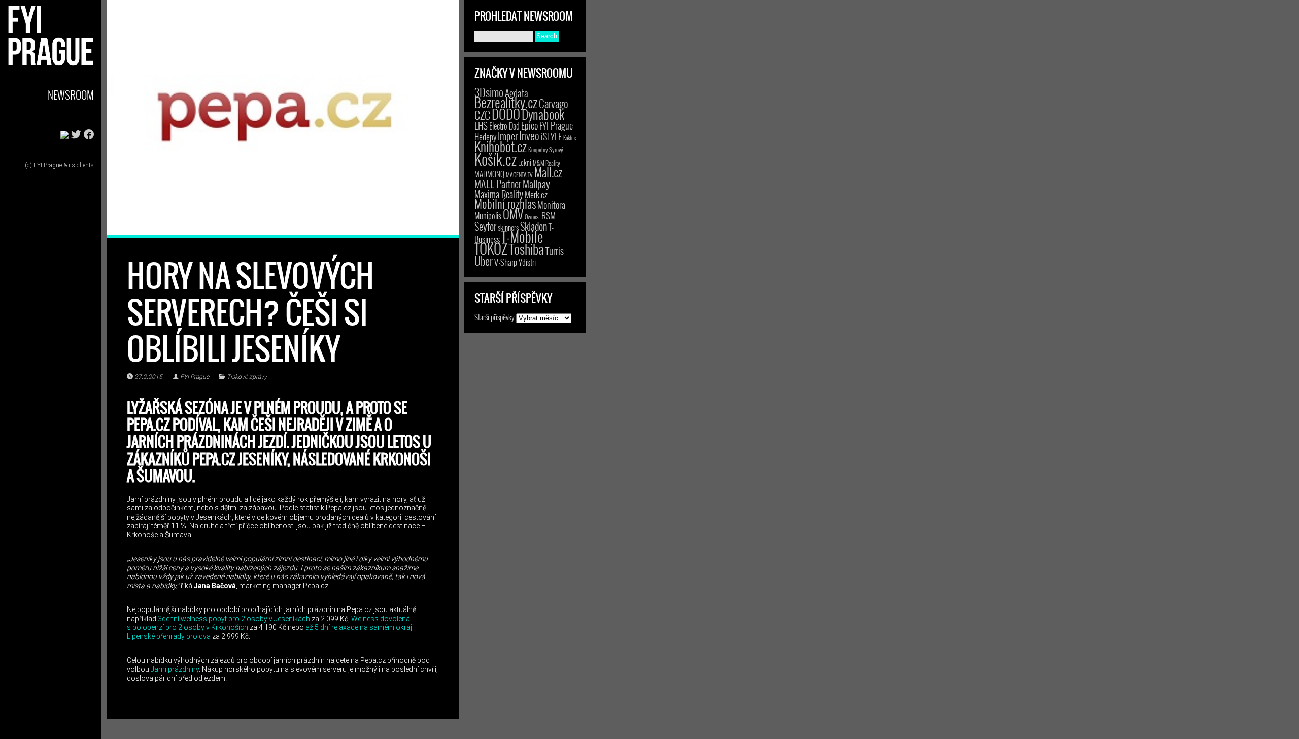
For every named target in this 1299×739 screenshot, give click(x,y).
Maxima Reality (498, 194)
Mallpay (536, 183)
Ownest (532, 216)
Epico (529, 125)
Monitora (551, 204)
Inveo (529, 135)
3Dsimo (488, 92)
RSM (548, 215)
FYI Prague (194, 376)
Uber (483, 260)
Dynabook (543, 114)
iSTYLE (551, 136)
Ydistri (527, 262)
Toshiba (526, 249)
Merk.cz (536, 194)
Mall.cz (548, 172)
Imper (508, 135)
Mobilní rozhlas (505, 203)
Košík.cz (495, 159)
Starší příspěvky (494, 317)
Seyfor (485, 226)
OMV (513, 214)
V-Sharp (505, 261)
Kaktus (569, 138)
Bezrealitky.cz (505, 102)
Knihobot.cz (500, 146)
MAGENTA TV (519, 174)
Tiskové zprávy (247, 376)
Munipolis (487, 216)
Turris (554, 250)
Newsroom (71, 95)
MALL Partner (497, 183)
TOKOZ (490, 248)
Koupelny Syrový (545, 149)
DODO (506, 113)
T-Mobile (522, 236)
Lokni (524, 162)
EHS (481, 125)
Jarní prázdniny (175, 669)
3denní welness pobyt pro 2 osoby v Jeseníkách (234, 619)
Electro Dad (504, 126)
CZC (482, 115)
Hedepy (485, 136)
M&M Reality (546, 163)
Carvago (553, 103)
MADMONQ (489, 173)
